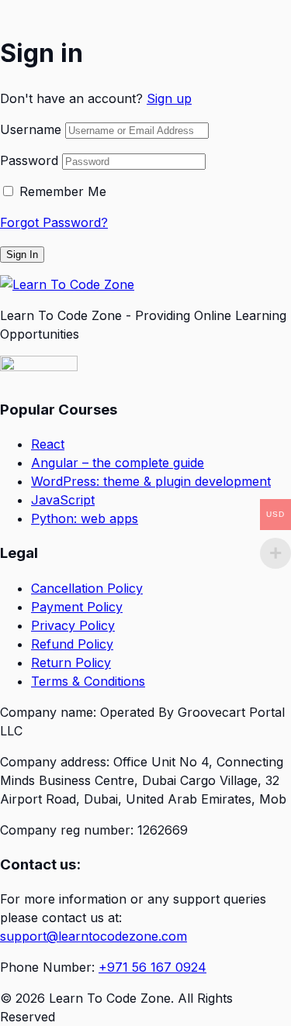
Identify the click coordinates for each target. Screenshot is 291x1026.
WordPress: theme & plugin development (151, 481)
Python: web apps (84, 518)
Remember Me (62, 191)
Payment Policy (77, 607)
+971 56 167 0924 (152, 967)
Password (29, 160)
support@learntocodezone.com (93, 936)
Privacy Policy (73, 625)
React (47, 444)
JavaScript (63, 500)
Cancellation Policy (87, 588)
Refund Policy (72, 644)
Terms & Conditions (88, 681)
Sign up (169, 98)
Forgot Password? (54, 222)
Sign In (22, 254)
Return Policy (71, 662)
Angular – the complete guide (117, 462)
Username (30, 129)
